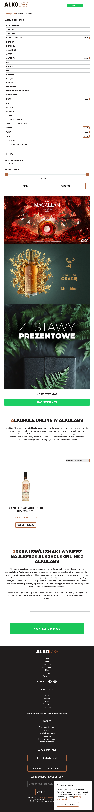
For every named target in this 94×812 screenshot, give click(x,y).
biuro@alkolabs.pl (47, 758)
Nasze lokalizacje (47, 742)
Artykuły (47, 730)
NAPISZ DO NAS (47, 402)
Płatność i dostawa (47, 727)
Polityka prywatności (47, 739)
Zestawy (47, 704)
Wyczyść (65, 186)
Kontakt (47, 673)
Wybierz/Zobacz (25, 525)
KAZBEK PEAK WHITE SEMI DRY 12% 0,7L (26, 509)
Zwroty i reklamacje (47, 733)
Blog (47, 670)
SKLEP (75, 5)
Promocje (47, 707)
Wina (47, 695)
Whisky (47, 698)
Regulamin (47, 736)
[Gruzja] (6, 164)
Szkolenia (47, 664)
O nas (47, 658)
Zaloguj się (47, 676)
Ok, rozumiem (68, 804)
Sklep (47, 661)
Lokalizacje (47, 667)
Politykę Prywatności (47, 798)
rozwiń (86, 38)
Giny (47, 701)
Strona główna (10, 14)
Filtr (25, 186)
